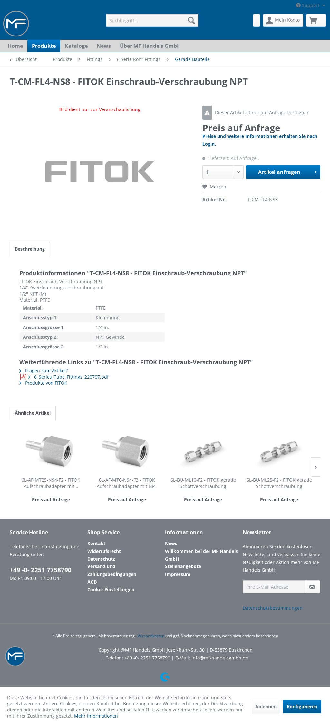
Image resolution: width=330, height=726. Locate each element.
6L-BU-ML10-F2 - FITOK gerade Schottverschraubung (203, 483)
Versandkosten (151, 635)
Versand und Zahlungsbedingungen (111, 570)
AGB (92, 582)
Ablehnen (266, 706)
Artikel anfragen (279, 172)
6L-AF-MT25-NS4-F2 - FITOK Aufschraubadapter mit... (51, 483)
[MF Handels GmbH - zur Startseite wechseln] (16, 23)
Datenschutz (101, 559)
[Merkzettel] (256, 20)
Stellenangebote (183, 566)
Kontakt (96, 543)
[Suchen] (191, 20)
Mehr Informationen (96, 716)
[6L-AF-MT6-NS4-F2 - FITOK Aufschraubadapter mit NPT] (127, 450)
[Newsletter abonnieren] (312, 586)
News (171, 543)
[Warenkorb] (316, 20)
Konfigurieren (302, 706)
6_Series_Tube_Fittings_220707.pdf (71, 377)
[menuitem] (152, 20)
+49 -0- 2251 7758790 (41, 570)
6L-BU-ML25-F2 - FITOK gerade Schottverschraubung (279, 483)
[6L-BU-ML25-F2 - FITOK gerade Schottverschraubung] (279, 450)
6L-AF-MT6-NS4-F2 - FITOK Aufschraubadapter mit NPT (127, 483)
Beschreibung (30, 249)
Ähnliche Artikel (33, 413)
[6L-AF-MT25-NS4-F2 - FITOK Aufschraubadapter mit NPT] (51, 450)
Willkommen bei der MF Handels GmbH (201, 555)
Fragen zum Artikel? (46, 371)
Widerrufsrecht (104, 551)
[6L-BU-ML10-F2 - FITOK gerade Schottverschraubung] (203, 450)
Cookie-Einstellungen (110, 589)
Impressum (177, 574)
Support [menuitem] (311, 5)
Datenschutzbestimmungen (273, 608)
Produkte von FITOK (45, 383)
